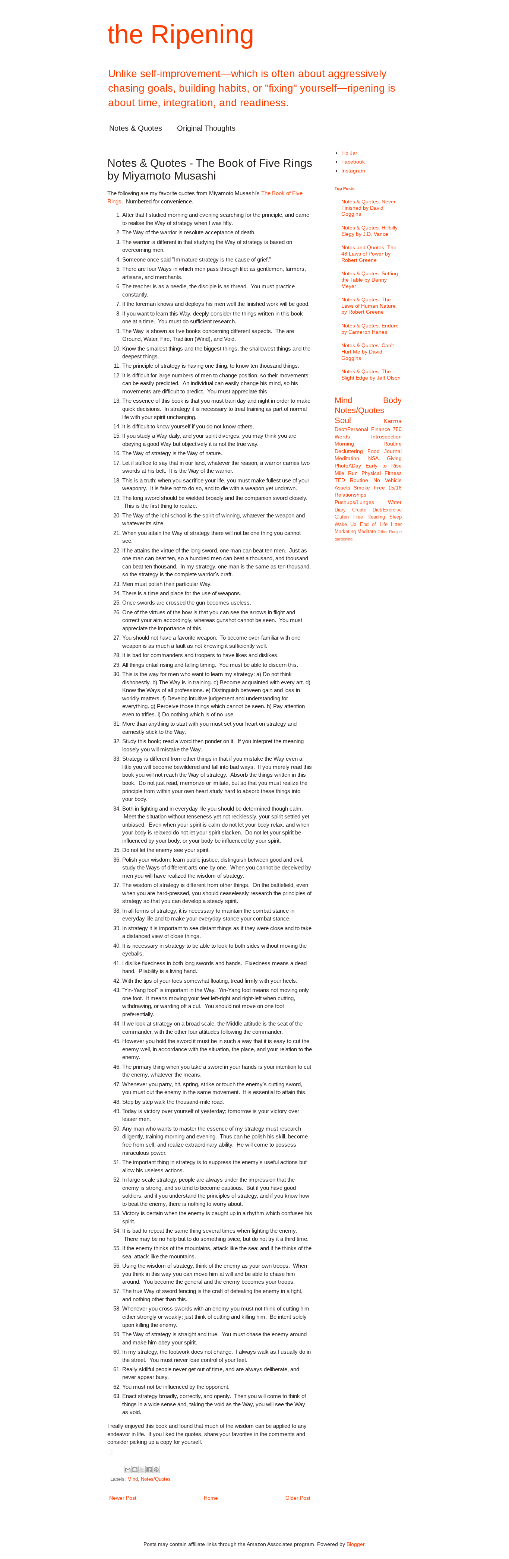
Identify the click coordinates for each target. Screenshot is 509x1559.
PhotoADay (348, 466)
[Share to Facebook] (149, 1469)
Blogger (355, 1544)
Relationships (350, 495)
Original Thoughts (206, 128)
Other (382, 531)
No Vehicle (387, 480)
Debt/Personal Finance (362, 429)
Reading (376, 517)
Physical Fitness (381, 473)
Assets (342, 488)
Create (359, 510)
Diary (340, 510)
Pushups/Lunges (354, 502)
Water (395, 502)
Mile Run (346, 473)
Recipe (395, 531)
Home (211, 1498)
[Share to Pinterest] (156, 1469)
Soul (343, 420)
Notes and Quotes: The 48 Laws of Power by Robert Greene (368, 253)
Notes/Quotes (156, 1479)
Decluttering (349, 451)
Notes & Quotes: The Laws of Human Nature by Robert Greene (368, 306)
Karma (392, 421)
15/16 (395, 488)
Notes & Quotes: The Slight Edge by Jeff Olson (371, 374)
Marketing (345, 531)
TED (340, 480)
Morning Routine (368, 444)
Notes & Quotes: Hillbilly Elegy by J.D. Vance (369, 231)
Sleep (395, 517)
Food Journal (384, 451)
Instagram (353, 171)
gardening (343, 539)
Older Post (297, 1498)
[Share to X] (142, 1469)
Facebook (353, 162)
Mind (132, 1479)
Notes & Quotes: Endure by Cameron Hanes (370, 329)
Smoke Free (369, 488)
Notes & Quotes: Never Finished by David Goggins (368, 208)
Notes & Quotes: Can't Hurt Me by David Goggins (367, 351)
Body (392, 400)
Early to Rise (384, 466)
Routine (359, 480)
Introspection (386, 437)
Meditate (366, 531)
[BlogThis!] (135, 1469)
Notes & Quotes (135, 128)
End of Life (374, 524)
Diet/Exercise (387, 510)
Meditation (347, 458)
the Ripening (180, 34)
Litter (396, 524)
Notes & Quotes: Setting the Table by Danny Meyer (369, 279)
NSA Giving (385, 458)
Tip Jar (349, 153)
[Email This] (128, 1469)
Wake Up (345, 524)
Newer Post (122, 1498)
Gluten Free (349, 517)
